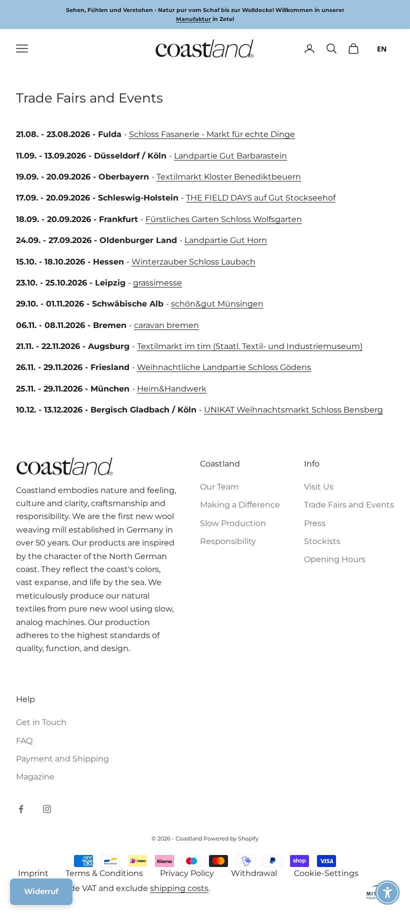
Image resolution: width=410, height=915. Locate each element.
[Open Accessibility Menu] (387, 892)
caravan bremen (166, 325)
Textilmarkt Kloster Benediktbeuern (228, 177)
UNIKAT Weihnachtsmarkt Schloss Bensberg (293, 409)
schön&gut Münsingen (217, 303)
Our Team (219, 487)
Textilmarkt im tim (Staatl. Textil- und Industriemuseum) (249, 346)
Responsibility (228, 541)
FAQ (24, 741)
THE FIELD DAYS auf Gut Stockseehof (261, 197)
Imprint (33, 873)
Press (315, 523)
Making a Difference (240, 505)
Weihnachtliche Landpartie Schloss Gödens (224, 367)
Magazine (35, 777)
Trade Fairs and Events (349, 505)
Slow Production (233, 523)
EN (381, 49)
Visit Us (319, 487)
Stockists (322, 541)
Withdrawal (254, 873)
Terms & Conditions (104, 873)
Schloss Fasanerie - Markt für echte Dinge (212, 134)
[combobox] (382, 48)
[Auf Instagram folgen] (47, 809)
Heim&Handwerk (171, 389)
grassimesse (157, 283)
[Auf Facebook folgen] (21, 809)
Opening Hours (335, 559)
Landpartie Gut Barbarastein (230, 155)
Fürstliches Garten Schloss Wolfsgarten (224, 219)
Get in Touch (41, 722)
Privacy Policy (187, 873)
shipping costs (179, 888)
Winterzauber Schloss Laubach (194, 261)
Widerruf (41, 891)
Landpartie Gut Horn (225, 240)
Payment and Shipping (62, 759)
